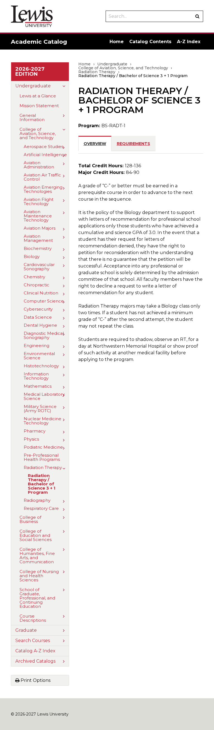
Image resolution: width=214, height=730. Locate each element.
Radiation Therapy (43, 467)
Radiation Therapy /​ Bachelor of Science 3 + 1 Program (41, 484)
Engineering (36, 345)
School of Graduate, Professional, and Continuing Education (37, 598)
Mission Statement (39, 105)
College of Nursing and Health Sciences (39, 575)
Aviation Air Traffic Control (42, 177)
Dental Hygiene (40, 325)
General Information (32, 117)
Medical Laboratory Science (44, 396)
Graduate (26, 630)
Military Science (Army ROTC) (40, 408)
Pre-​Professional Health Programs (42, 457)
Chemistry (34, 276)
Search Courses (32, 640)
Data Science (38, 317)
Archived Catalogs (35, 661)
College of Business (30, 519)
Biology (32, 256)
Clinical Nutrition (41, 293)
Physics (31, 439)
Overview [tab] (95, 143)
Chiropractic (36, 284)
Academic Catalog (39, 41)
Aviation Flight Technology (39, 201)
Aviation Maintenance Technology (38, 216)
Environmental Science (39, 355)
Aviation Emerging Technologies (43, 189)
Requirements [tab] (133, 143)
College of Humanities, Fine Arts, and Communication (37, 555)
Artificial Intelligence (45, 154)
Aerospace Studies (43, 146)
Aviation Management (38, 238)
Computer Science (44, 301)
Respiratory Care (41, 508)
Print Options (35, 680)
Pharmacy (34, 431)
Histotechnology (41, 365)
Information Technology (36, 376)
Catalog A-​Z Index (35, 650)
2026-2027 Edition (30, 71)
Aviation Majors (39, 228)
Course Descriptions (33, 618)
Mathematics (38, 386)
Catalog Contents (150, 41)
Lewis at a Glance (38, 96)
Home (117, 41)
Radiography (37, 500)
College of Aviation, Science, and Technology (38, 133)
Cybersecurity (38, 309)
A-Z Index (188, 41)
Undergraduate (33, 86)
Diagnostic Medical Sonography (44, 335)
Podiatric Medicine (43, 447)
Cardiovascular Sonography (39, 266)
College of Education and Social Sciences (36, 535)
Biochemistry (38, 248)
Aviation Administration (39, 164)
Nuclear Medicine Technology (42, 421)
